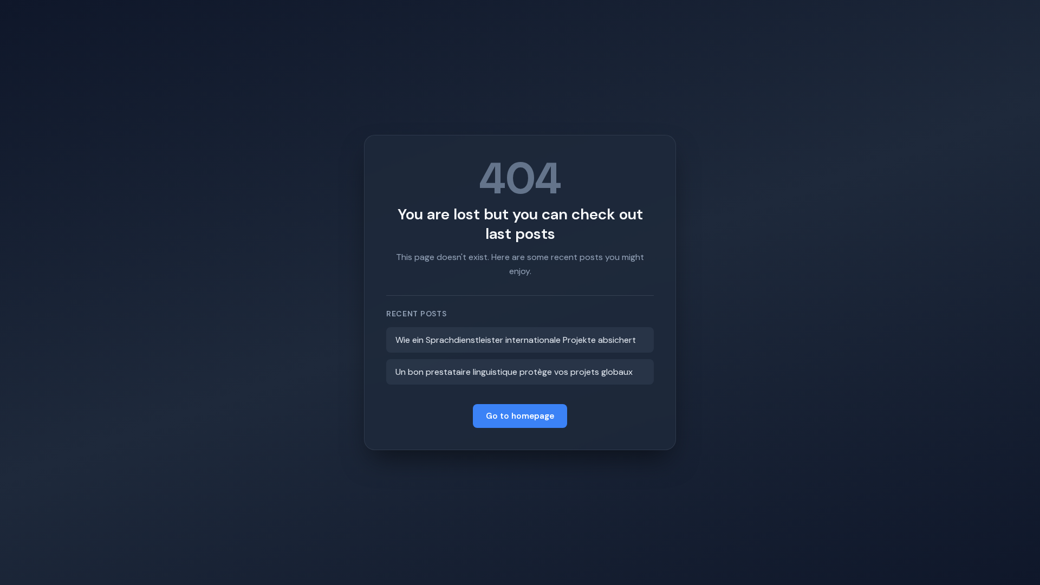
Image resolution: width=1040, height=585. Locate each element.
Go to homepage (520, 416)
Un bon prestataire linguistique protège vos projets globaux (514, 372)
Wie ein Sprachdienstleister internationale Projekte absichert (515, 340)
